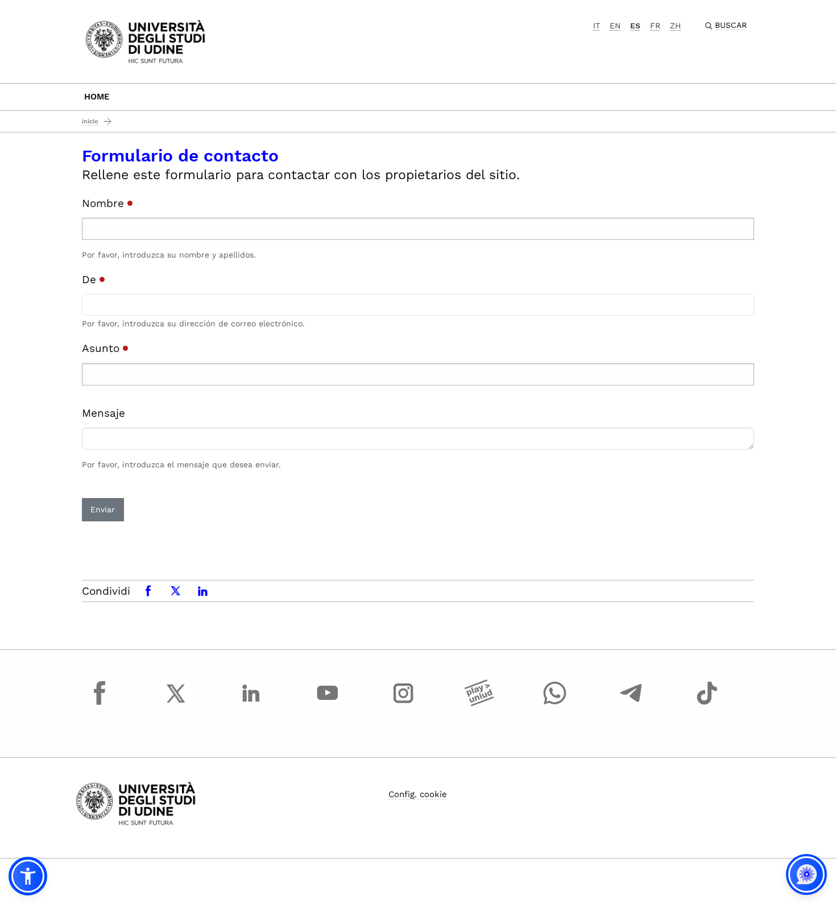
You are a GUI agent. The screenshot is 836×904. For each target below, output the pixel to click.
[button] (27, 876)
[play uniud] (479, 704)
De (91, 279)
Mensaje (103, 413)
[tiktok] (707, 704)
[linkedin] (251, 704)
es (635, 25)
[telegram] (631, 704)
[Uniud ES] (145, 40)
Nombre (104, 203)
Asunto (102, 348)
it (596, 25)
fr (655, 25)
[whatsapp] (555, 704)
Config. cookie (417, 794)
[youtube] (327, 704)
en (615, 25)
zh (675, 25)
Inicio (90, 121)
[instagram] (403, 704)
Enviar (102, 509)
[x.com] (175, 704)
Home (97, 97)
